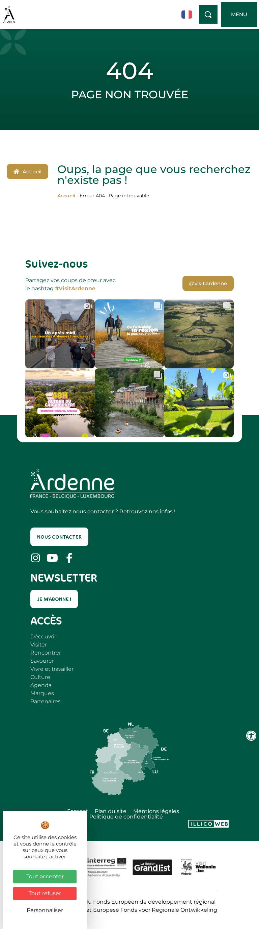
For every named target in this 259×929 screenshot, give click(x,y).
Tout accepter (45, 876)
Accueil (66, 195)
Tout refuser (45, 893)
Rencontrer (45, 653)
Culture (40, 677)
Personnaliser (45, 910)
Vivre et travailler (52, 669)
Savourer (42, 661)
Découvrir (43, 636)
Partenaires (45, 701)
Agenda (41, 685)
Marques (42, 693)
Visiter (38, 644)
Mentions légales (156, 811)
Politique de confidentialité (126, 817)
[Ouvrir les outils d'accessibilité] (251, 735)
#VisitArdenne (75, 288)
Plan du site (110, 811)
